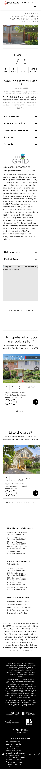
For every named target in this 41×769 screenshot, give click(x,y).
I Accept (31, 754)
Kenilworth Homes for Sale (17, 601)
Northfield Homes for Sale (17, 610)
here (8, 766)
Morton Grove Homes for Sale (19, 607)
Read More (20, 108)
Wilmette (34, 91)
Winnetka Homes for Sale (17, 604)
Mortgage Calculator (20, 310)
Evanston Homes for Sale (17, 613)
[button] (20, 283)
